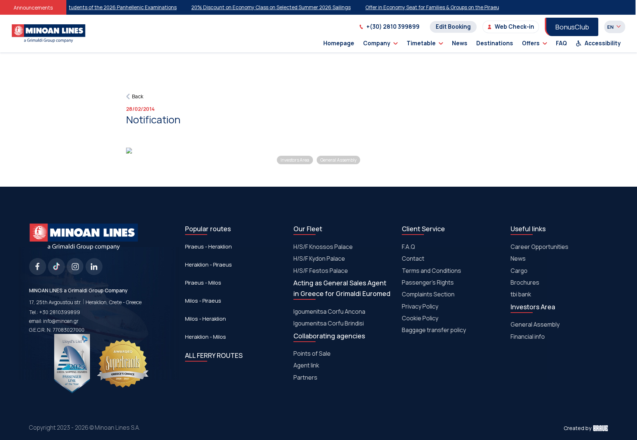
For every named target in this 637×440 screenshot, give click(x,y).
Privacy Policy (420, 306)
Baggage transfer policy (434, 330)
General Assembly (535, 324)
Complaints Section (428, 294)
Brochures (525, 282)
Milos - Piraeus (203, 300)
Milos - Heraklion (205, 318)
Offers (531, 43)
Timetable (421, 43)
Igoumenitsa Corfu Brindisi (328, 323)
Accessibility (603, 43)
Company (376, 43)
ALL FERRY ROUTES (214, 355)
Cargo (519, 271)
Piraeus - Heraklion (208, 246)
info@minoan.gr (61, 320)
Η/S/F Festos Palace (320, 271)
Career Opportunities (539, 247)
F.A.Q (408, 247)
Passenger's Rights (428, 282)
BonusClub (572, 27)
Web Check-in (514, 27)
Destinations (494, 43)
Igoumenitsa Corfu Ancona (329, 311)
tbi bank (521, 294)
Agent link (306, 365)
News (459, 43)
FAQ (561, 43)
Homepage (338, 43)
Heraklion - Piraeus (208, 264)
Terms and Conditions (431, 271)
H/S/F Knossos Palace (323, 247)
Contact (413, 258)
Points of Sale (312, 353)
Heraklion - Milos (205, 336)
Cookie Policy (420, 318)
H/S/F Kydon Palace (319, 258)
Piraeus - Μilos (203, 282)
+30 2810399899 (59, 312)
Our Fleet (307, 228)
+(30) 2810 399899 (393, 27)
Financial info (528, 336)
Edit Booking (453, 27)
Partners (305, 377)
